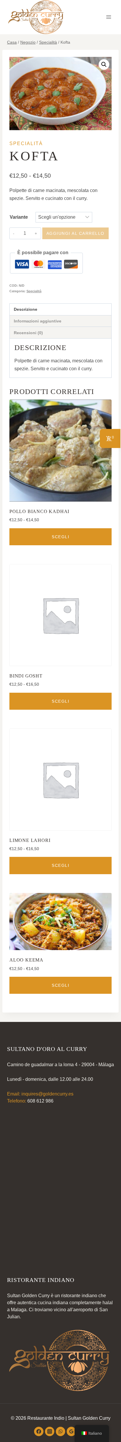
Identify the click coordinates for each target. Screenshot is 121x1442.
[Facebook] (38, 1431)
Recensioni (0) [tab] (28, 332)
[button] (104, 64)
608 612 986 (40, 1100)
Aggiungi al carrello (75, 233)
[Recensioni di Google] (71, 1431)
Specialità (26, 143)
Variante (19, 217)
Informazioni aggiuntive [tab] (37, 321)
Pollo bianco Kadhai (39, 511)
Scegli (60, 536)
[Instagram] (49, 1431)
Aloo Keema (26, 959)
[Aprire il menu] (108, 17)
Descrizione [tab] (25, 309)
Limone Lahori (29, 840)
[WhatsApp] (60, 1431)
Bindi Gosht (26, 675)
